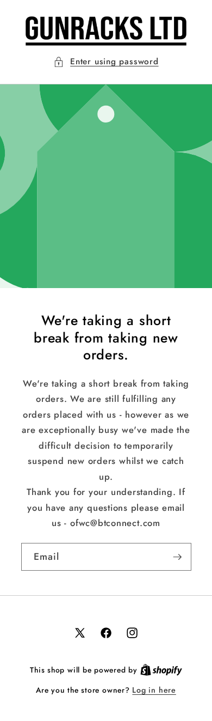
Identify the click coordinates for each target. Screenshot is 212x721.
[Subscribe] (177, 557)
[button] (105, 61)
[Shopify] (161, 669)
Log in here (154, 690)
